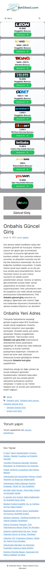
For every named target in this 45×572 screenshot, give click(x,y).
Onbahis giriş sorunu (29, 400)
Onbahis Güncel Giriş (13, 404)
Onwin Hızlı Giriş (14, 411)
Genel (9, 397)
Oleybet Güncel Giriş (16, 407)
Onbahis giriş (13, 400)
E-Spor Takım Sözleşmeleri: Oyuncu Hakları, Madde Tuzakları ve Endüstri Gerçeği (20, 456)
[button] (39, 18)
